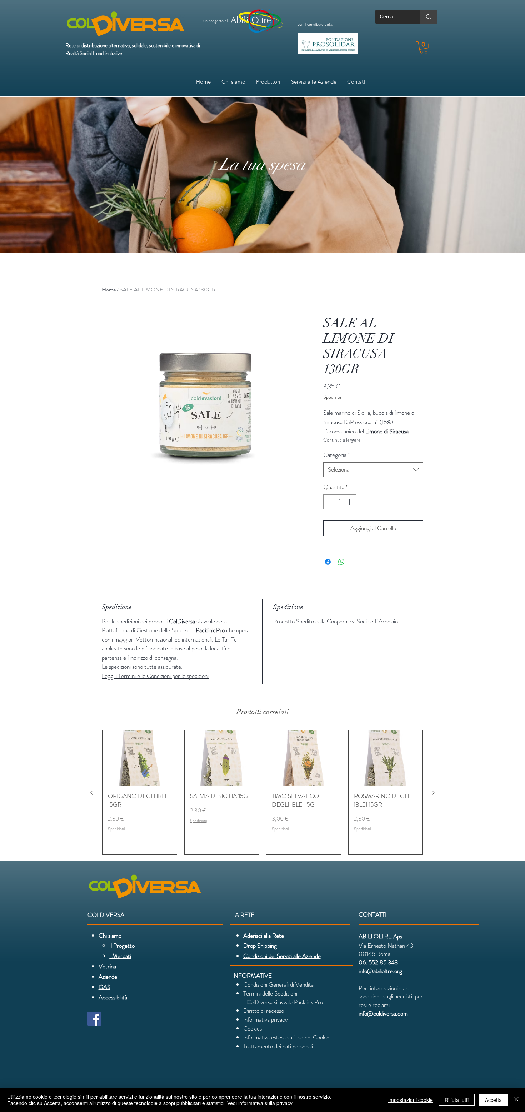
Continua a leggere (342, 439)
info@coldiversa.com (383, 1013)
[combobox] (373, 469)
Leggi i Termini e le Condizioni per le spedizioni (155, 676)
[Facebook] (94, 1019)
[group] (263, 792)
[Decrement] (329, 502)
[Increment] (350, 502)
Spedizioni (333, 397)
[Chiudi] (516, 1099)
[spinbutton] (340, 502)
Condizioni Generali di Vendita (278, 984)
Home (109, 289)
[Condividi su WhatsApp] (341, 562)
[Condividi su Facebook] (328, 562)
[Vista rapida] (139, 758)
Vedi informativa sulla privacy (259, 1103)
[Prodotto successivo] (433, 792)
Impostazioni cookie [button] (410, 1099)
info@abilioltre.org (380, 971)
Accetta (493, 1099)
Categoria (336, 455)
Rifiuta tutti (457, 1099)
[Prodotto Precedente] (92, 792)
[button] (423, 47)
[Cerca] (429, 17)
